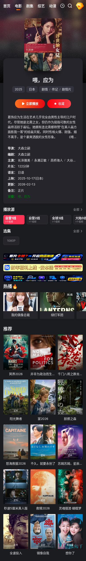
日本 (32, 89)
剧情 (45, 89)
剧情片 (66, 89)
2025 (18, 89)
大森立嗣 (24, 148)
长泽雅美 (24, 160)
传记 (55, 89)
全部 (76, 209)
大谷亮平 (73, 160)
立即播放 (32, 103)
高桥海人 (56, 160)
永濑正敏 (40, 160)
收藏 (61, 103)
